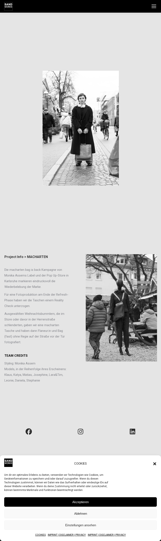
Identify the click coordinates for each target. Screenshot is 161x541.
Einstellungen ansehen (80, 525)
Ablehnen (80, 513)
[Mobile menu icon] (154, 6)
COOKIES (40, 534)
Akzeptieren (80, 502)
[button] (155, 464)
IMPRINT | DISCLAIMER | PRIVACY (67, 534)
